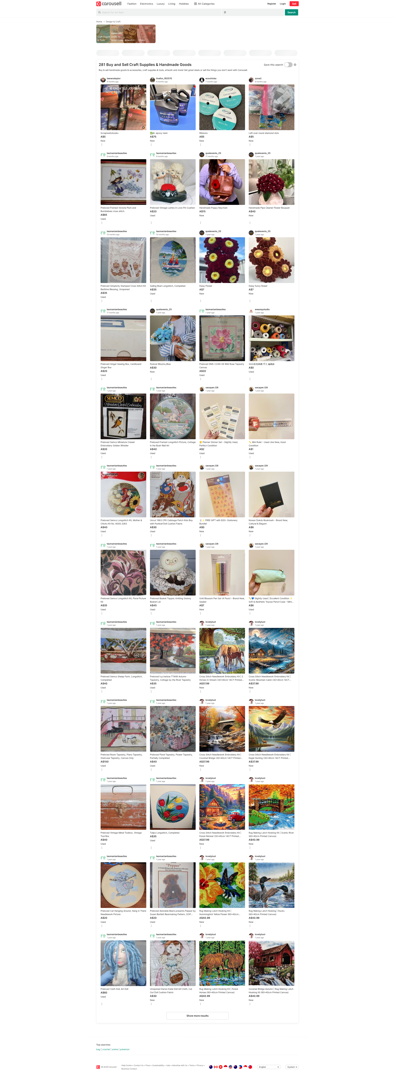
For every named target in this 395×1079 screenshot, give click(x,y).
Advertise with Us (179, 1065)
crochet (106, 1049)
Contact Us (138, 1065)
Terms (192, 1065)
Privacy (200, 1065)
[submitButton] (291, 12)
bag (98, 1049)
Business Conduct (129, 1069)
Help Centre (126, 1065)
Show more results (198, 1015)
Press (148, 1065)
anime (115, 1049)
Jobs (168, 1065)
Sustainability (158, 1065)
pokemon (124, 1049)
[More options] (102, 144)
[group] (197, 34)
